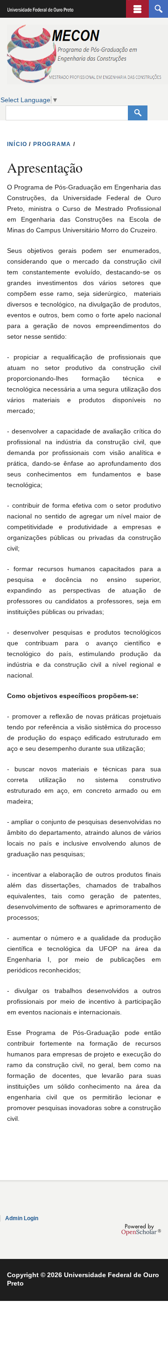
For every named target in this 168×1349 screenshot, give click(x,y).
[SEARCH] (158, 9)
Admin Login (21, 1218)
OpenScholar (141, 1229)
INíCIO (17, 144)
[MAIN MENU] (137, 9)
